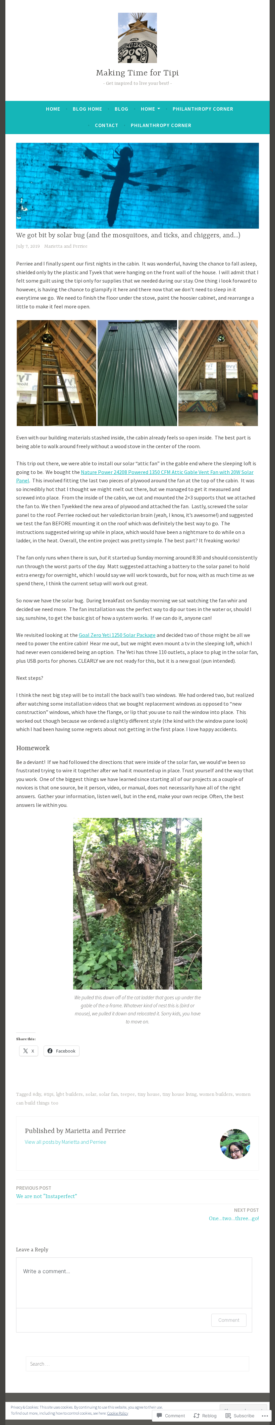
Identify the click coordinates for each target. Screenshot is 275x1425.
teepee (127, 1094)
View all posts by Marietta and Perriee (65, 1141)
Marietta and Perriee (66, 246)
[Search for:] (137, 1363)
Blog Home (87, 109)
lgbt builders (69, 1094)
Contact (106, 125)
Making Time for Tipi (137, 73)
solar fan (108, 1094)
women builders (216, 1094)
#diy (37, 1094)
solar (91, 1094)
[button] (56, 373)
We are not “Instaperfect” (46, 1192)
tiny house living (179, 1094)
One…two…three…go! (234, 1214)
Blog (121, 109)
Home (53, 109)
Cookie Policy (117, 1413)
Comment (228, 1320)
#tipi (48, 1094)
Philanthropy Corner (203, 109)
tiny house (149, 1094)
